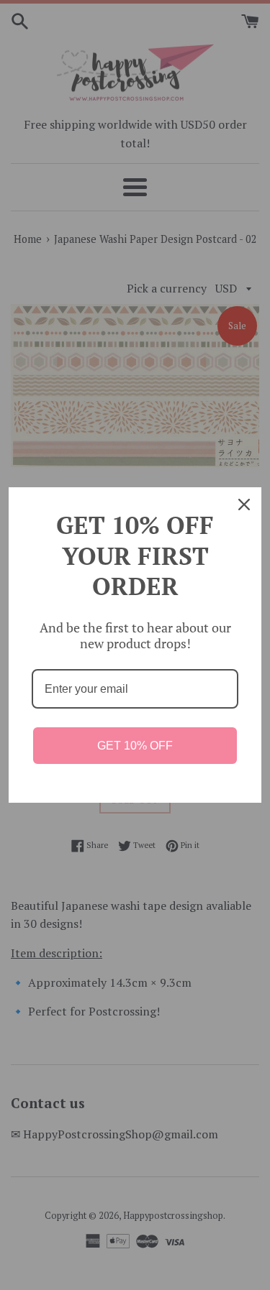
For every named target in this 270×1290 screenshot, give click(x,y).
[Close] (244, 504)
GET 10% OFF (135, 746)
